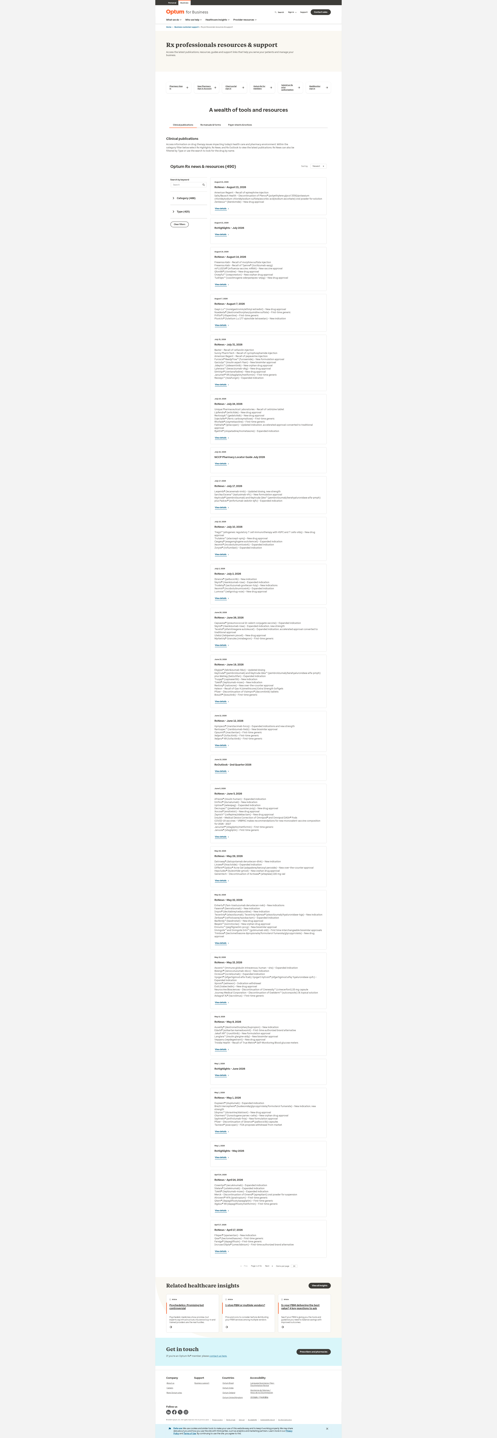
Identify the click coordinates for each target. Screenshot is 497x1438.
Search (281, 12)
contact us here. (218, 1356)
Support (304, 12)
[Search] (203, 184)
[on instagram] (186, 1412)
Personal (172, 3)
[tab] (183, 125)
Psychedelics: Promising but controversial (186, 1307)
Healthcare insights (216, 19)
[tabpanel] (248, 146)
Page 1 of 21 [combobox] (256, 1266)
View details (221, 208)
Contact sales (320, 12)
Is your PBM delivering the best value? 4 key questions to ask (300, 1307)
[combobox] (318, 166)
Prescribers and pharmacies (313, 1352)
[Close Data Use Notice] (327, 1428)
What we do (172, 19)
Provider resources (243, 19)
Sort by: (304, 166)
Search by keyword (179, 179)
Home (168, 27)
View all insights (319, 1285)
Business (184, 3)
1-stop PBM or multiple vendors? (245, 1305)
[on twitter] (180, 1412)
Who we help (192, 19)
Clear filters (179, 224)
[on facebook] (174, 1412)
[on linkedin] (168, 1412)
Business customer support (186, 27)
